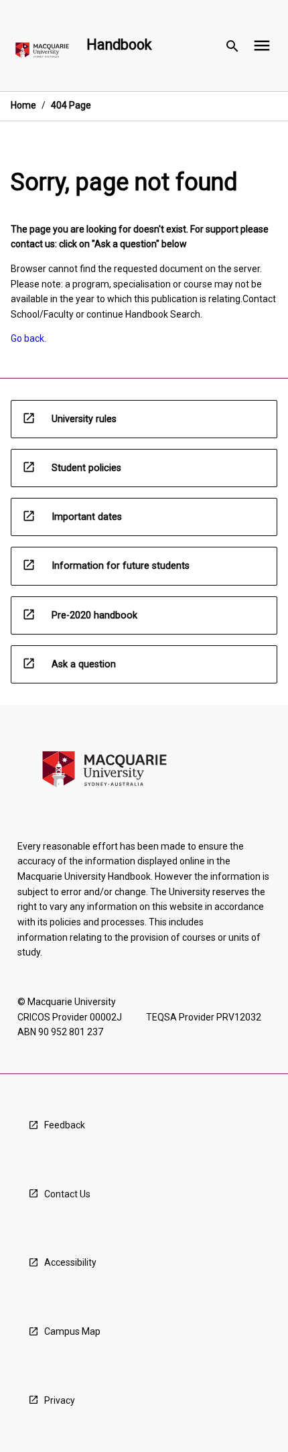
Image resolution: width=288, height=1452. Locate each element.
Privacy (59, 1400)
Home (23, 105)
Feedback (64, 1125)
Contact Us (67, 1194)
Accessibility (70, 1262)
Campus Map (72, 1331)
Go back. (28, 338)
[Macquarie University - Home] (42, 52)
